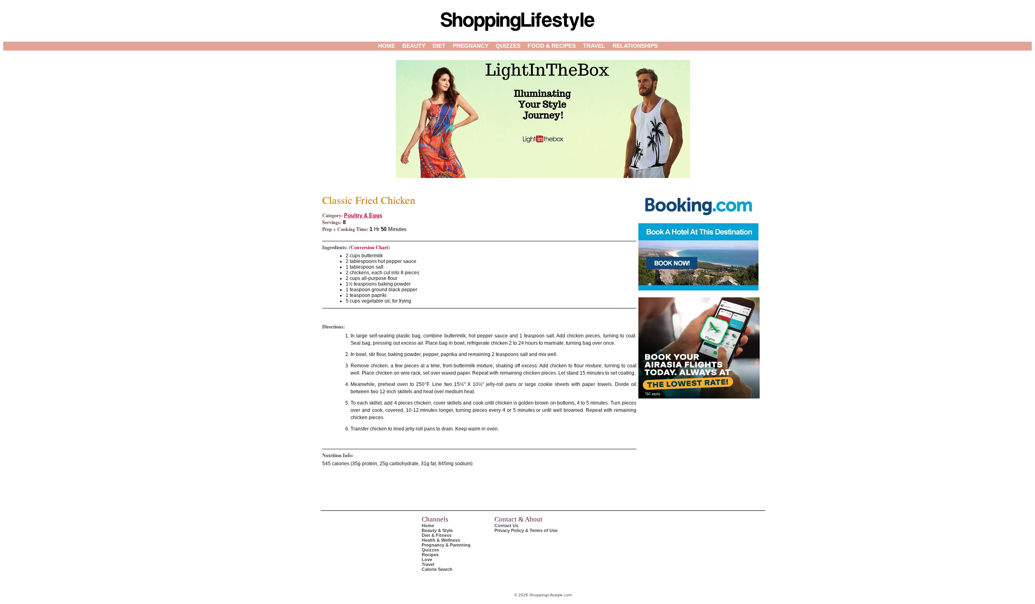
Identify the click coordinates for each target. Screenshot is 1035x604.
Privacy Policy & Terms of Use (526, 530)
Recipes (430, 554)
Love (427, 559)
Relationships (635, 45)
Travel (594, 45)
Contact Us (506, 525)
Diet (439, 45)
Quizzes (508, 45)
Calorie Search (437, 569)
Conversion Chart (369, 247)
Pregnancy (470, 45)
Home (386, 45)
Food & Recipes (552, 45)
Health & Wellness (441, 540)
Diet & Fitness (437, 535)
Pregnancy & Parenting (446, 545)
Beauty (413, 45)
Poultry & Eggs (363, 215)
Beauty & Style (437, 530)
